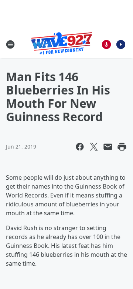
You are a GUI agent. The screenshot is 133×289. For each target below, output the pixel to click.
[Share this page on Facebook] (80, 147)
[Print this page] (122, 147)
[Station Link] (61, 44)
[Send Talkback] (106, 44)
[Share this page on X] (94, 147)
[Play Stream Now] (120, 44)
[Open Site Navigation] (10, 44)
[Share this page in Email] (108, 147)
